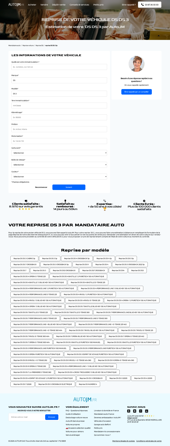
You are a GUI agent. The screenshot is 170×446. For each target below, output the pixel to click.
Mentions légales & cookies (123, 441)
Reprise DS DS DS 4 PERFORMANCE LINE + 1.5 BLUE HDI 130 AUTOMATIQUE (83, 366)
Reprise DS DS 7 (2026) (22, 384)
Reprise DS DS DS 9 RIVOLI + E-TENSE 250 (30, 360)
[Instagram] (140, 411)
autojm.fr (85, 399)
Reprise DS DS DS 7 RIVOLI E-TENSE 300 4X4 (31, 336)
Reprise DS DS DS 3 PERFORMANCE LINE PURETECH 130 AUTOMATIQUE (102, 348)
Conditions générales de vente (149, 441)
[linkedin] (146, 411)
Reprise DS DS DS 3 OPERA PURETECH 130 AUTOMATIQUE (37, 354)
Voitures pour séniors (75, 431)
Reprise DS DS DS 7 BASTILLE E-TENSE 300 (72, 312)
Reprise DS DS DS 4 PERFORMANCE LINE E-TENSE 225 (35, 294)
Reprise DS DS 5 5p (126, 258)
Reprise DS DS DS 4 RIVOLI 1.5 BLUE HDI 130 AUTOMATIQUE (37, 300)
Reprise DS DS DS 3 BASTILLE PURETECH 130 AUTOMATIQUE (131, 342)
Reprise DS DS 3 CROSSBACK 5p (56, 264)
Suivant (69, 187)
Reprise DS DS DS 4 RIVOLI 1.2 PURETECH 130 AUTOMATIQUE (88, 294)
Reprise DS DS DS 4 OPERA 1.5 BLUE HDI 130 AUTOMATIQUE (38, 306)
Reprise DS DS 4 (101, 264)
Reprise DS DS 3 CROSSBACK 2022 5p (130, 264)
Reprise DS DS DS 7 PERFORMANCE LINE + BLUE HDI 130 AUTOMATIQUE (43, 324)
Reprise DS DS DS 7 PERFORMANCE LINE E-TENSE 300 (85, 318)
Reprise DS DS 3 (39, 270)
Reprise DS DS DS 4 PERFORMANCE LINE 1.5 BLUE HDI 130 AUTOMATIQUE (110, 288)
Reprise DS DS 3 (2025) (118, 378)
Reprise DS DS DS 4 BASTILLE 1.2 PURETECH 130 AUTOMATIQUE (78, 276)
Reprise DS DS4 (118, 270)
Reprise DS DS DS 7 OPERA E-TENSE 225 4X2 (126, 336)
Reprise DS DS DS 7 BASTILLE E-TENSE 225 (31, 312)
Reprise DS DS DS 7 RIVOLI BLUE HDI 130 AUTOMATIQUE (91, 330)
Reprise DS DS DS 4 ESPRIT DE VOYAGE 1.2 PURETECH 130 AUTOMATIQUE (43, 378)
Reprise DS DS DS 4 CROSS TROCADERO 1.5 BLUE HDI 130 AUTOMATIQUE (87, 372)
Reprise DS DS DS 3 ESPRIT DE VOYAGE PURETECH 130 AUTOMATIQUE (95, 354)
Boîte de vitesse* (18, 160)
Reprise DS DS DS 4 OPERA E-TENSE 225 (30, 276)
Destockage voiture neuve (77, 417)
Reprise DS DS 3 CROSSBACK (91, 378)
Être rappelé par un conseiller (136, 92)
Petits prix (98, 4)
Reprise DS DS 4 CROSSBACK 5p (77, 258)
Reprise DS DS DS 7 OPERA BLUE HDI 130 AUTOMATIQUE (79, 336)
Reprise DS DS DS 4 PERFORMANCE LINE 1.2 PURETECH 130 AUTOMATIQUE (44, 288)
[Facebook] (128, 411)
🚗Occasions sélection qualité (78, 428)
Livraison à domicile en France (106, 410)
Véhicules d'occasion (102, 421)
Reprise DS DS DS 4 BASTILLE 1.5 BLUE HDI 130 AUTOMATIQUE (39, 282)
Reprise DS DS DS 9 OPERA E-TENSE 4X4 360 (116, 360)
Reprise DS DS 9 (82, 264)
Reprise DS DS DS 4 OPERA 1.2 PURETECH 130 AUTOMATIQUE (131, 300)
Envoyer (51, 417)
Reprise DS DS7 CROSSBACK (93, 270)
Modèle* (14, 89)
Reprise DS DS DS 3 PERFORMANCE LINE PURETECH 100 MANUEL (40, 348)
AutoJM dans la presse (75, 421)
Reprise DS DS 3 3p (49, 258)
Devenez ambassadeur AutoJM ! (107, 417)
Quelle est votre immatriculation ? (25, 62)
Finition (14, 124)
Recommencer (41, 187)
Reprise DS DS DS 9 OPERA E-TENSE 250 (30, 366)
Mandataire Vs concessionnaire (107, 431)
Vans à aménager (73, 435)
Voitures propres (73, 424)
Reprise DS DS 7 (20, 270)
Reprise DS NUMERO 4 (88, 384)
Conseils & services (79, 4)
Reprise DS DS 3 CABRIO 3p (24, 258)
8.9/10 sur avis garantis (26, 208)
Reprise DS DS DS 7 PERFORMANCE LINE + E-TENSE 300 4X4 (38, 330)
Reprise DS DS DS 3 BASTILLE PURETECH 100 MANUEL (78, 342)
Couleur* (15, 172)
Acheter (32, 4)
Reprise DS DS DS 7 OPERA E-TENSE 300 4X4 (32, 342)
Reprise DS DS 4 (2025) (143, 378)
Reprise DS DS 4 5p (104, 258)
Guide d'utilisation (73, 414)
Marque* (15, 75)
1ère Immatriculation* (20, 101)
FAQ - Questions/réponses (77, 410)
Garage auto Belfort (102, 424)
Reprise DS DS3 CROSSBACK (64, 270)
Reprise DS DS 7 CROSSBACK (25, 264)
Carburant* (16, 148)
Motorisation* (17, 136)
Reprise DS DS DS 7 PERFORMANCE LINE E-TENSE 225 (35, 318)
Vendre (44, 4)
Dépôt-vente (58, 4)
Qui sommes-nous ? (102, 435)
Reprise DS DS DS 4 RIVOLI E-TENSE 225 (84, 300)
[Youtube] (134, 411)
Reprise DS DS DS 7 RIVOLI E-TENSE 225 (137, 330)
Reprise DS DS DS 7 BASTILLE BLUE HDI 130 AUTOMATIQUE (92, 306)
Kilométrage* (16, 112)
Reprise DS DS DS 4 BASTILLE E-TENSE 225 (88, 282)
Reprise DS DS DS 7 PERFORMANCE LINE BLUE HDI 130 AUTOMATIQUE (124, 312)
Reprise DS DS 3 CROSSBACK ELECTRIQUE (55, 384)
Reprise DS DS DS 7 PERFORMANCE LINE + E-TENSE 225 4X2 (103, 324)
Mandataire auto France (104, 414)
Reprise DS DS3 (137, 270)
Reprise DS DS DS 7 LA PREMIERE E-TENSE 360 (32, 372)
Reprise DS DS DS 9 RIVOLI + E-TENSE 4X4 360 (72, 360)
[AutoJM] (16, 4)
